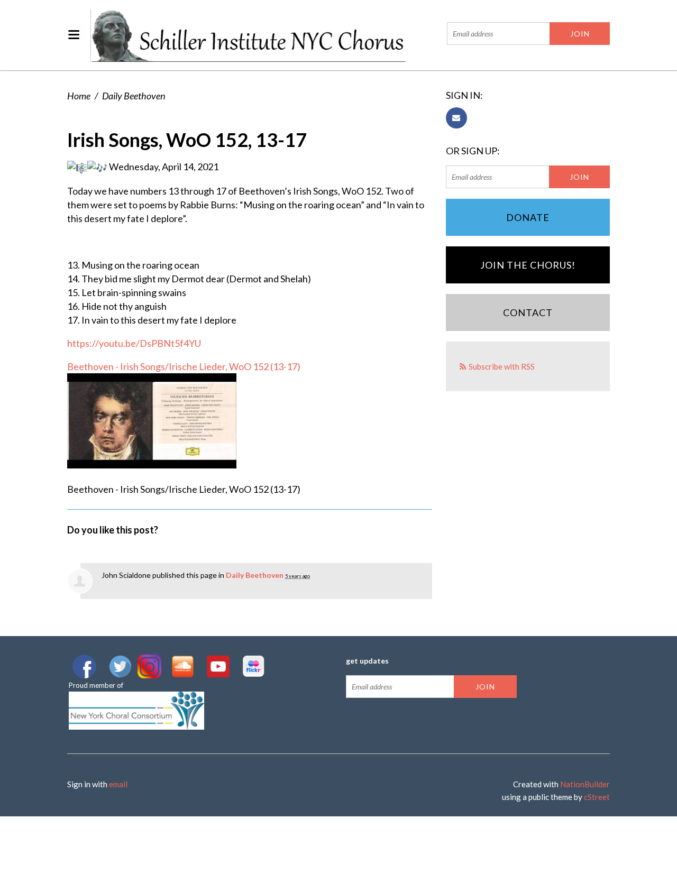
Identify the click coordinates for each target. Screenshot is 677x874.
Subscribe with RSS (502, 366)
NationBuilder (585, 784)
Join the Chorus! (527, 265)
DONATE (528, 217)
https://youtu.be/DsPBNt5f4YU (134, 343)
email (118, 784)
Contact (528, 312)
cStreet (597, 797)
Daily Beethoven (133, 96)
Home (78, 96)
